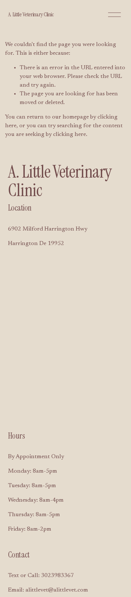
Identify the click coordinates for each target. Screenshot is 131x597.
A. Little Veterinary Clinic (31, 14)
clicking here (69, 134)
